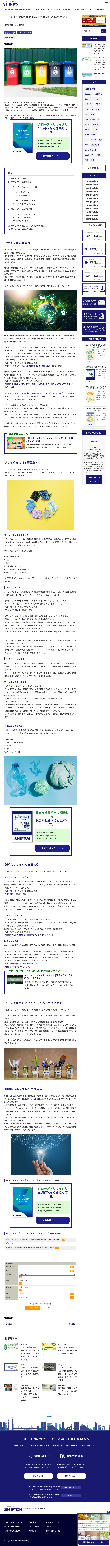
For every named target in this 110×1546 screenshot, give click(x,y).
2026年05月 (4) (92, 191)
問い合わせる (38, 1476)
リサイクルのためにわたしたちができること (28, 226)
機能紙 (93, 139)
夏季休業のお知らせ (99, 74)
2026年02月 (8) (92, 201)
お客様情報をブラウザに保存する (41, 1304)
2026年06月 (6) (92, 188)
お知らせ (32, 1530)
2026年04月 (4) (92, 195)
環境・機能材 (90, 119)
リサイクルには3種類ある (21, 182)
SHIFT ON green (24, 32)
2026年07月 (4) (92, 184)
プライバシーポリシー (13, 1240)
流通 (92, 114)
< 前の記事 (8, 1323)
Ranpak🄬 (88, 94)
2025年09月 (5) (92, 219)
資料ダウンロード (71, 1476)
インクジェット (91, 149)
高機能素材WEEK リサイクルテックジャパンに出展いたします (67, 1391)
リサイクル (9, 37)
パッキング (95, 144)
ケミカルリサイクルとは (25, 204)
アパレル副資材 (91, 134)
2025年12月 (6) (92, 208)
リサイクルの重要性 (19, 178)
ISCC (98, 155)
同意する (10, 1243)
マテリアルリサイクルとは (26, 187)
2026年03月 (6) (92, 198)
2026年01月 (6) (92, 205)
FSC (86, 160)
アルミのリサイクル (24, 217)
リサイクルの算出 (13, 610)
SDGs (95, 129)
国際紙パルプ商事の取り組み (22, 229)
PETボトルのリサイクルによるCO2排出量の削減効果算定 (28, 366)
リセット (49, 1308)
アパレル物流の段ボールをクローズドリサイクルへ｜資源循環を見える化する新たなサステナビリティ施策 (30, 1353)
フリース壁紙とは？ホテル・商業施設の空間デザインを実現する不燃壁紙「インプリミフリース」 (99, 48)
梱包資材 (98, 94)
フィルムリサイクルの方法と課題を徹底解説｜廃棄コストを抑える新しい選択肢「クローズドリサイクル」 (67, 1373)
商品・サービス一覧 (12, 1526)
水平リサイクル (25, 192)
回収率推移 (10, 894)
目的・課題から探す (12, 1530)
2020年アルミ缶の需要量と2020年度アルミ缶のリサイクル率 (29, 935)
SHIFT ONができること (13, 1522)
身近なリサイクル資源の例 (21, 209)
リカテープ (89, 155)
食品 (100, 139)
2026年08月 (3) (92, 181)
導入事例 (32, 1522)
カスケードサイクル (26, 195)
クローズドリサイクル (93, 99)
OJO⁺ (98, 109)
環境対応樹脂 (90, 89)
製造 (92, 160)
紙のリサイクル (22, 220)
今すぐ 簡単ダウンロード (52, 848)
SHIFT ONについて (70, 1487)
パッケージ (89, 109)
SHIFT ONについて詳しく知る (94, 479)
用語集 (70, 1495)
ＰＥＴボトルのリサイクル (26, 214)
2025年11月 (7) (92, 212)
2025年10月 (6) (92, 215)
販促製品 (96, 124)
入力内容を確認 (32, 1308)
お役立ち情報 (10, 32)
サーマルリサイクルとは (25, 200)
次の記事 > (73, 1323)
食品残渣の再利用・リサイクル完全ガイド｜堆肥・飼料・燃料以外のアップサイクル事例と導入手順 (30, 1394)
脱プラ (98, 104)
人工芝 (87, 124)
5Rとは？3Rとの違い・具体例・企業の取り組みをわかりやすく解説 (67, 1350)
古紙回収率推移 (12, 966)
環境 (86, 114)
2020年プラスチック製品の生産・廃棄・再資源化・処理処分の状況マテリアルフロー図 (39, 384)
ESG (86, 139)
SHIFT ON (94, 449)
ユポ (86, 144)
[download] (94, 1544)
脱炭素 (87, 129)
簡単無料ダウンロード (53, 156)
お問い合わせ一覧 (53, 1530)
